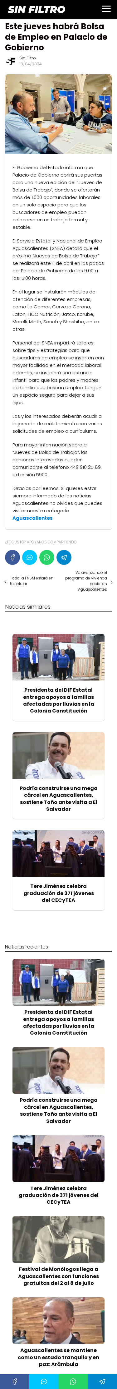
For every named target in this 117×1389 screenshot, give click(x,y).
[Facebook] (12, 557)
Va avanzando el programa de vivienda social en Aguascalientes (86, 581)
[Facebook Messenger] (29, 557)
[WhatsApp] (46, 557)
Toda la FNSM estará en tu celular (31, 580)
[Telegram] (63, 557)
